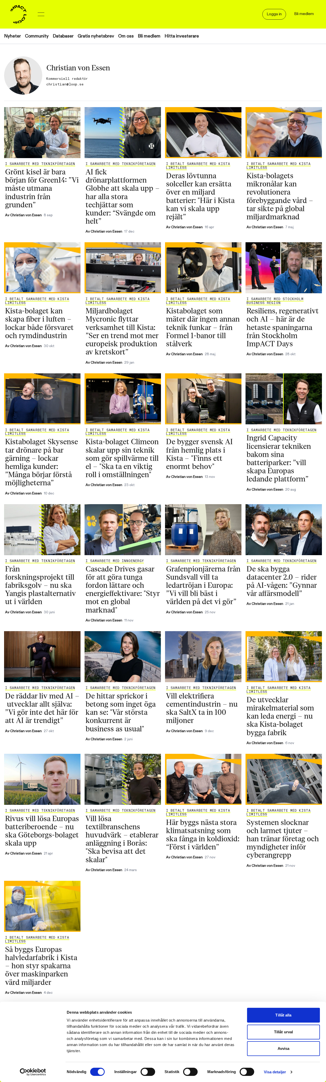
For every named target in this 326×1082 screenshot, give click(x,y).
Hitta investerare (182, 36)
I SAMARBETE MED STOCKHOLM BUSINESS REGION (275, 301)
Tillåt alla (283, 1015)
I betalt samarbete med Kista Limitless (198, 166)
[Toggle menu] (41, 14)
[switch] (148, 1072)
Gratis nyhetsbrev (96, 36)
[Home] (18, 14)
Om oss (126, 36)
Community (37, 36)
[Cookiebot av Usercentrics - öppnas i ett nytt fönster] (33, 1072)
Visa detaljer (275, 1072)
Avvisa (284, 1048)
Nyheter (12, 36)
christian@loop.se (65, 84)
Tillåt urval (283, 1032)
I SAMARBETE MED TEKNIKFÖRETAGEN (40, 164)
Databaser (63, 36)
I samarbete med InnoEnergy (115, 561)
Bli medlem (149, 36)
